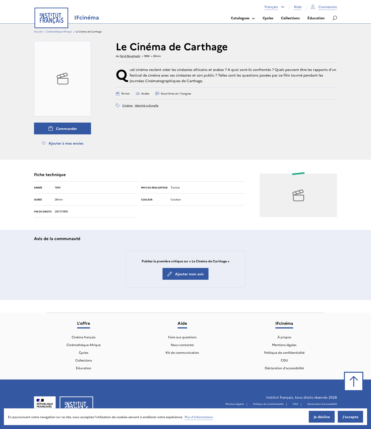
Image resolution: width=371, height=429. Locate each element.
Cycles (268, 17)
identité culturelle (146, 105)
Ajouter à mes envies (66, 143)
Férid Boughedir (130, 56)
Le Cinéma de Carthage (89, 31)
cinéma (127, 105)
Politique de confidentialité (284, 352)
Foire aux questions (182, 337)
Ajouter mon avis (189, 273)
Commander (66, 128)
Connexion (327, 6)
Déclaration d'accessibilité (284, 368)
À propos (284, 337)
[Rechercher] (334, 18)
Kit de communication (182, 352)
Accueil (38, 31)
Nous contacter (182, 345)
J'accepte (350, 416)
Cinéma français (83, 337)
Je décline (322, 416)
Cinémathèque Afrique (59, 31)
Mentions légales (284, 345)
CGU (284, 360)
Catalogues (240, 17)
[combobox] (274, 7)
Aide (297, 6)
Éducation (316, 17)
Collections (290, 17)
